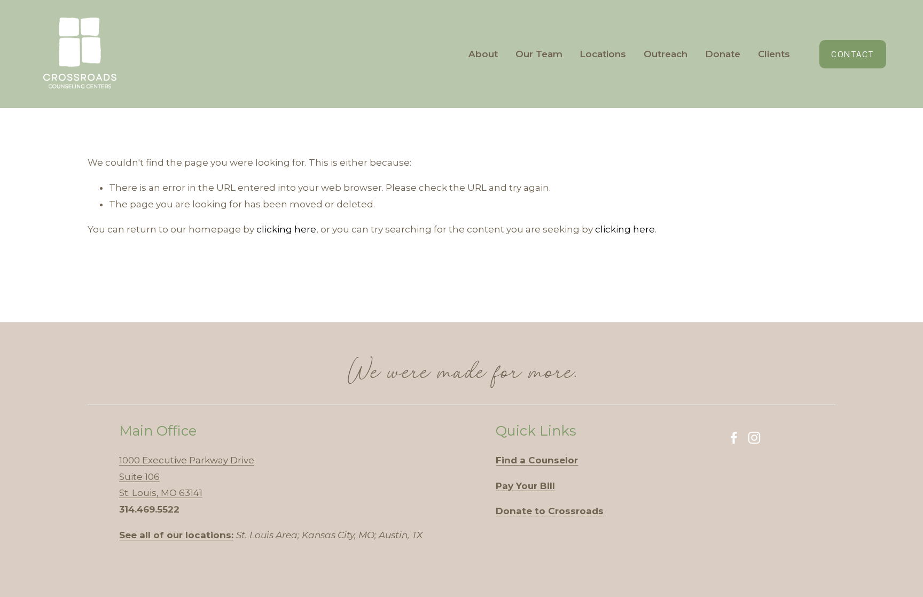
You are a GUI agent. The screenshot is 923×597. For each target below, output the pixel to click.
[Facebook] (734, 437)
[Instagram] (754, 437)
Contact (852, 54)
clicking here (286, 229)
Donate (722, 54)
